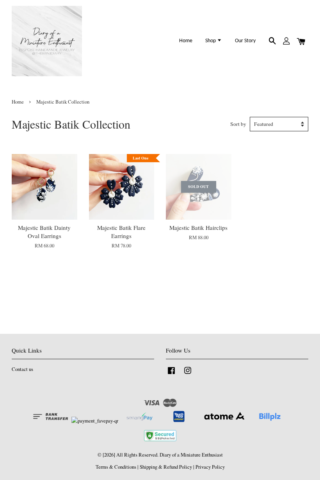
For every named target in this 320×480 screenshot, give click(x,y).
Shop (211, 41)
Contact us (22, 369)
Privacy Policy (210, 467)
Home (185, 41)
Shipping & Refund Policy (166, 467)
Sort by (238, 123)
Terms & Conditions (116, 467)
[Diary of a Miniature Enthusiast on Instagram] (187, 374)
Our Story (245, 41)
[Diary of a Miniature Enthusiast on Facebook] (171, 374)
